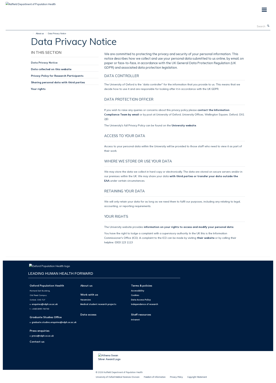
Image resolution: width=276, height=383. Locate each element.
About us (40, 33)
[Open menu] (264, 10)
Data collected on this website (51, 69)
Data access (88, 314)
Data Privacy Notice (44, 62)
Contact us (37, 341)
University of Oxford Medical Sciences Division (118, 377)
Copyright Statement (197, 377)
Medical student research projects (98, 304)
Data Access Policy (141, 299)
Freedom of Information (155, 377)
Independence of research (144, 304)
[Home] (31, 33)
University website (184, 125)
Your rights (38, 88)
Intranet (135, 319)
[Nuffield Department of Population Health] (31, 2)
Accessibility (137, 290)
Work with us (89, 294)
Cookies (135, 295)
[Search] (268, 26)
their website (205, 237)
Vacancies (85, 299)
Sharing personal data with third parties (58, 82)
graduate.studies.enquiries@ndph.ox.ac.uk (54, 322)
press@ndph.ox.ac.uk (43, 335)
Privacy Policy (176, 377)
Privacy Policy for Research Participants (57, 75)
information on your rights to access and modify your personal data (188, 226)
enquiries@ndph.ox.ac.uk (45, 304)
